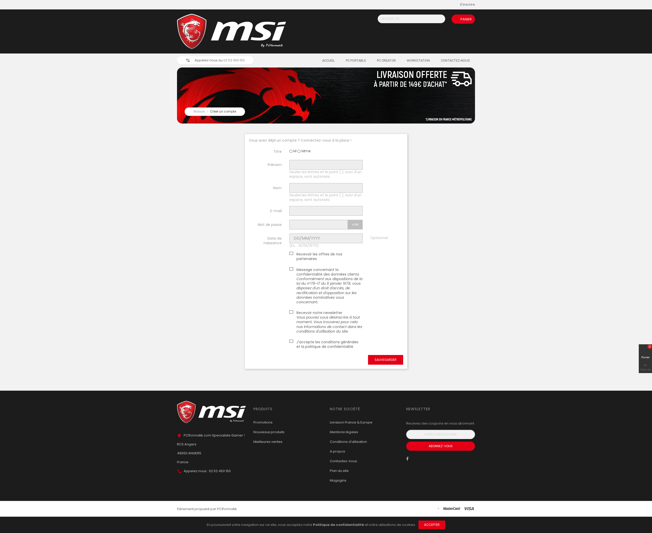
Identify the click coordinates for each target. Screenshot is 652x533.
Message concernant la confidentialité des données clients (329, 286)
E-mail (276, 210)
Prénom (275, 164)
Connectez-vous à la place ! (326, 140)
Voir (355, 225)
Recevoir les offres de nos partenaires (319, 256)
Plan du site (339, 470)
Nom (277, 187)
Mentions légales (344, 432)
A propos (337, 451)
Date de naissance (273, 240)
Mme (306, 151)
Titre (278, 151)
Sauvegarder (386, 360)
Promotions (263, 422)
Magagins (338, 480)
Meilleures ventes (267, 441)
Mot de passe (270, 224)
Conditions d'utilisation (348, 441)
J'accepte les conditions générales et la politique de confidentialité (327, 344)
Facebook (407, 460)
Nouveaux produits (268, 432)
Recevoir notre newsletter (329, 322)
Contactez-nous (343, 461)
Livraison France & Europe (351, 422)
